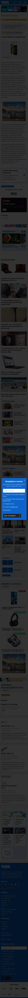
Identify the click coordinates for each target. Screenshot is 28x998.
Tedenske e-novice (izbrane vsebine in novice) (14, 495)
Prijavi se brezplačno (10, 515)
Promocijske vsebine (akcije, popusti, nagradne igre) (13, 499)
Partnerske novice (9, 504)
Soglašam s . (11, 507)
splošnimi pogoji (14, 507)
